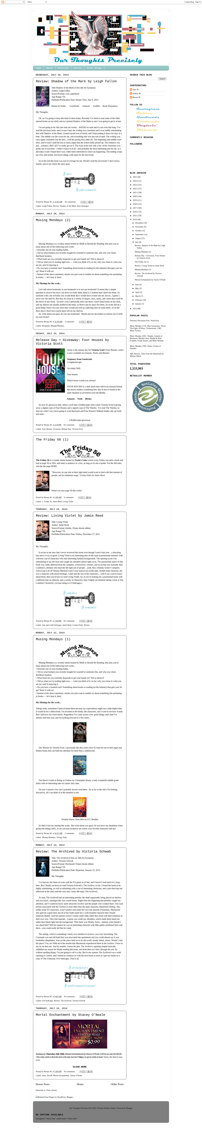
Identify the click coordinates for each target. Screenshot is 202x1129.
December (139, 223)
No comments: (71, 202)
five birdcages (47, 1001)
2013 (135, 308)
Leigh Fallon (47, 206)
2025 (135, 177)
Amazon (86, 106)
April (137, 292)
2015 (135, 215)
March (138, 296)
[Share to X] (87, 202)
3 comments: (70, 322)
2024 (135, 181)
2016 (135, 212)
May (137, 288)
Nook (79, 399)
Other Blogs (94, 68)
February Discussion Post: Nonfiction (144, 320)
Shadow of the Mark (65, 88)
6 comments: (69, 497)
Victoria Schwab (66, 861)
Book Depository (110, 106)
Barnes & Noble (59, 106)
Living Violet (68, 501)
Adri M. (136, 89)
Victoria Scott (77, 429)
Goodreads (74, 106)
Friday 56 (48, 501)
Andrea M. (137, 93)
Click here (80, 1067)
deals (44, 1075)
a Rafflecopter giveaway (79, 420)
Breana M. (137, 97)
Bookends (46, 326)
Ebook (49, 1075)
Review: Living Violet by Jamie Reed (69, 516)
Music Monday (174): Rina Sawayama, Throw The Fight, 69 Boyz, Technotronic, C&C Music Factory (148, 328)
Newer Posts (43, 1084)
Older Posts (117, 1084)
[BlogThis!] (84, 202)
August (138, 238)
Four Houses (47, 429)
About (49, 68)
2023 (135, 185)
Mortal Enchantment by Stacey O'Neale (70, 1015)
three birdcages (83, 206)
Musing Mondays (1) (53, 639)
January (138, 304)
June (137, 284)
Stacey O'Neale (76, 1075)
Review (56, 206)
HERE (54, 466)
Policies (63, 68)
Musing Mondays (57, 326)
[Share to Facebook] (89, 202)
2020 (135, 196)
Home (38, 68)
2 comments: (70, 833)
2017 (135, 208)
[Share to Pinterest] (92, 202)
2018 (135, 204)
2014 (135, 219)
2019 (135, 200)
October (138, 230)
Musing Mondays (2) (53, 220)
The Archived (62, 858)
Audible (96, 106)
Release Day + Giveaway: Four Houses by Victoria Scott (150, 257)
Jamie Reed (57, 501)
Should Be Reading (95, 244)
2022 (135, 189)
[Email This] (81, 202)
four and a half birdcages (51, 625)
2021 (135, 192)
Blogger (129, 1108)
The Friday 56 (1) (52, 440)
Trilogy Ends (61, 837)
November (139, 227)
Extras (78, 68)
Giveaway (56, 429)
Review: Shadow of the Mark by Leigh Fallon (76, 81)
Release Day (66, 429)
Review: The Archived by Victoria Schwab (73, 851)
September (139, 234)
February (139, 300)
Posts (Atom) (51, 1090)
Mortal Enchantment (61, 1075)
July (137, 242)
